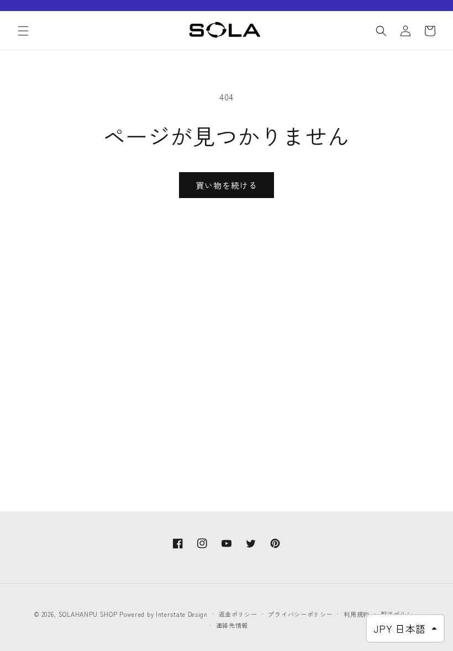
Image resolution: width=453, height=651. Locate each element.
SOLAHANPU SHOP (88, 614)
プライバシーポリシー (300, 614)
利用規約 (357, 614)
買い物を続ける (226, 185)
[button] (23, 31)
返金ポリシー (238, 614)
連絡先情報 (232, 625)
